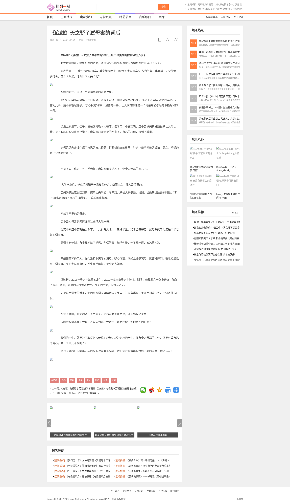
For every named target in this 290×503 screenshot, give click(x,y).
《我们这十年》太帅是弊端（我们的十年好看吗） (91, 460)
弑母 (97, 380)
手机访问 (225, 17)
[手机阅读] (160, 39)
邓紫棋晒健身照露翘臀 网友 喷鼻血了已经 (216, 249)
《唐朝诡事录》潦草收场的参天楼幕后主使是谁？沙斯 (154, 465)
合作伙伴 (162, 491)
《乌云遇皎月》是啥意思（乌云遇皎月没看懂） (90, 476)
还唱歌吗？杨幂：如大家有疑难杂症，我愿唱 (220, 4)
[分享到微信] (143, 390)
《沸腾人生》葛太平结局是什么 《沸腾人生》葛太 (152, 460)
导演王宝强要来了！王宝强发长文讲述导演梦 (217, 222)
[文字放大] (168, 39)
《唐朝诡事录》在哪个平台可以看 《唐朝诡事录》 (152, 471)
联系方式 (127, 491)
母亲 (80, 380)
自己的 (54, 380)
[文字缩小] (176, 39)
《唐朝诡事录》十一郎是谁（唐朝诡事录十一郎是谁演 (154, 476)
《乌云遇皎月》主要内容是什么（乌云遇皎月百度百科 (94, 471)
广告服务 (151, 491)
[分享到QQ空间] (159, 390)
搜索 (163, 6)
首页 (50, 17)
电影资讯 (86, 17)
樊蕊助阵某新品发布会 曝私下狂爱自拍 (214, 233)
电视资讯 (106, 17)
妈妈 (64, 380)
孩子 (106, 380)
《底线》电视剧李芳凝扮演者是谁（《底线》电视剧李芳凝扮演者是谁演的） (100, 388)
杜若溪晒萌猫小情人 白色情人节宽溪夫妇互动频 (219, 243)
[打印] (168, 390)
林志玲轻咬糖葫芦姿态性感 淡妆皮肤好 (214, 254)
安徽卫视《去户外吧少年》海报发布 (80, 392)
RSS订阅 (174, 491)
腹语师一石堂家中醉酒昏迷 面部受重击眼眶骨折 (219, 259)
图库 (162, 17)
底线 (72, 380)
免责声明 (139, 491)
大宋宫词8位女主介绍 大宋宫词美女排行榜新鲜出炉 (223, 9)
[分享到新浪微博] (151, 390)
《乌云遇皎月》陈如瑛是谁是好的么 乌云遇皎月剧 (92, 465)
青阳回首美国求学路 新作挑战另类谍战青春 (216, 238)
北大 (89, 380)
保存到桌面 (212, 17)
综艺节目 (125, 17)
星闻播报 (191, 4)
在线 (114, 380)
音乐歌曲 (145, 17)
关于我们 (115, 491)
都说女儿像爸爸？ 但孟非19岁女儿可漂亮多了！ (219, 227)
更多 (234, 213)
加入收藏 (238, 17)
